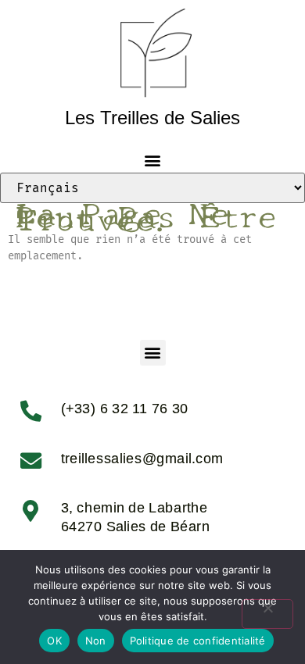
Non (95, 640)
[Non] (267, 614)
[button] (153, 160)
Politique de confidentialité (198, 640)
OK (54, 640)
